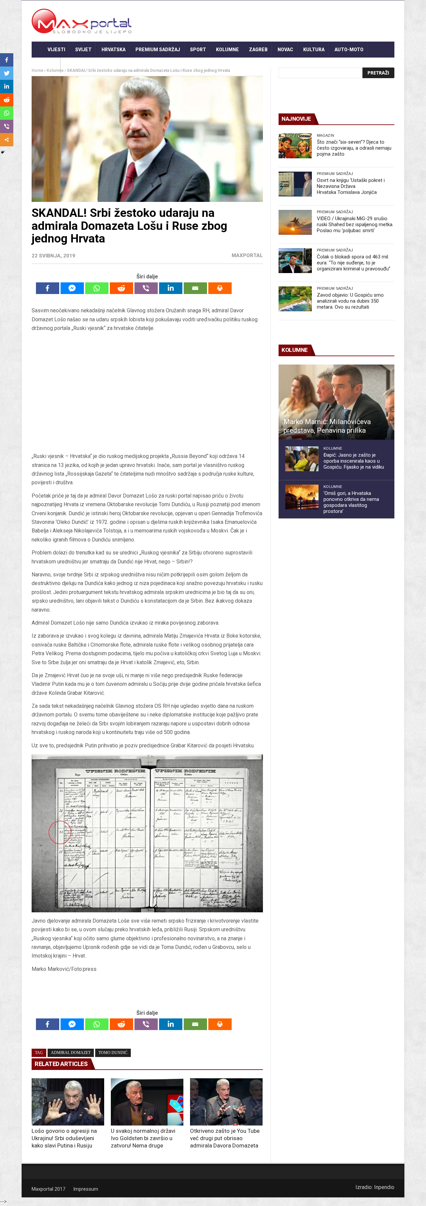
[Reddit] (121, 288)
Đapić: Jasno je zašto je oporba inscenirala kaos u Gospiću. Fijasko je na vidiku (353, 461)
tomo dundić (113, 1052)
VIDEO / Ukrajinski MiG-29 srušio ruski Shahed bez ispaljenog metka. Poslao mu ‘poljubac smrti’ (355, 224)
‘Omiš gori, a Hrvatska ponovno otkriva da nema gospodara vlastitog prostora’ (351, 502)
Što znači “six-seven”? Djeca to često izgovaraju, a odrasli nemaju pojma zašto (354, 148)
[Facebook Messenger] (72, 288)
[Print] (220, 288)
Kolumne (227, 49)
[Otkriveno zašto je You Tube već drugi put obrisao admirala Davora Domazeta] (226, 1102)
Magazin (325, 135)
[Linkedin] (170, 288)
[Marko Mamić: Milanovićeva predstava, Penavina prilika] (336, 402)
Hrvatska (113, 49)
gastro (46, 65)
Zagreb (258, 49)
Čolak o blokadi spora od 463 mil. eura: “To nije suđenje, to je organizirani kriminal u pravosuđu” (353, 263)
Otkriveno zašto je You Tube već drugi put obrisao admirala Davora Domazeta (225, 1138)
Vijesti (56, 49)
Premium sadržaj (157, 49)
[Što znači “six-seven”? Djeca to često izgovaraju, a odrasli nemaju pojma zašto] (295, 145)
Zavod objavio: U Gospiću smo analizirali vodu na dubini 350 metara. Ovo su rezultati (350, 301)
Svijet (83, 49)
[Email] (195, 288)
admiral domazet (71, 1052)
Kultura (313, 49)
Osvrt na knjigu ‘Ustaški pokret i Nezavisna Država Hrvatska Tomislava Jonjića (351, 186)
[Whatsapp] (96, 288)
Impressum (85, 1189)
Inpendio (384, 1187)
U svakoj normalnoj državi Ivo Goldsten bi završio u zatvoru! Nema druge (143, 1138)
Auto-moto (348, 49)
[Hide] (2, 152)
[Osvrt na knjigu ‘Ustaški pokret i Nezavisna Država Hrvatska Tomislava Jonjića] (295, 184)
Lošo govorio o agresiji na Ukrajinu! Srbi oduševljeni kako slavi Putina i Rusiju (64, 1138)
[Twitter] (6, 73)
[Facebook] (47, 288)
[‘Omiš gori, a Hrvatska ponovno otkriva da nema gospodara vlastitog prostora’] (302, 497)
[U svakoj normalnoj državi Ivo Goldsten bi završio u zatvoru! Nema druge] (147, 1102)
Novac (285, 49)
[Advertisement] (147, 392)
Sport (198, 49)
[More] (6, 139)
